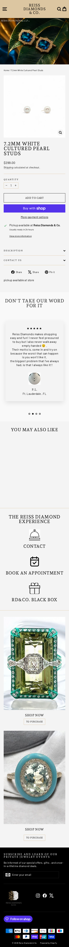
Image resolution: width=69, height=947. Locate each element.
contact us (13, 260)
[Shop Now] (34, 663)
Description (13, 250)
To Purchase (34, 721)
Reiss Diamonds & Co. (34, 9)
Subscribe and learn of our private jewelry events (31, 855)
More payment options (34, 217)
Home (6, 70)
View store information (20, 236)
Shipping (8, 167)
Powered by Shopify (48, 943)
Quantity (11, 180)
